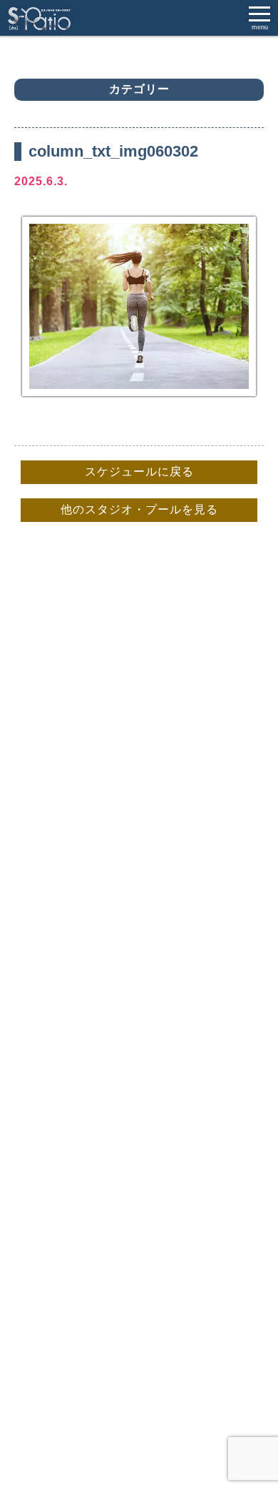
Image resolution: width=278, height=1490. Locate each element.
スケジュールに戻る (139, 471)
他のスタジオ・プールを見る (139, 509)
